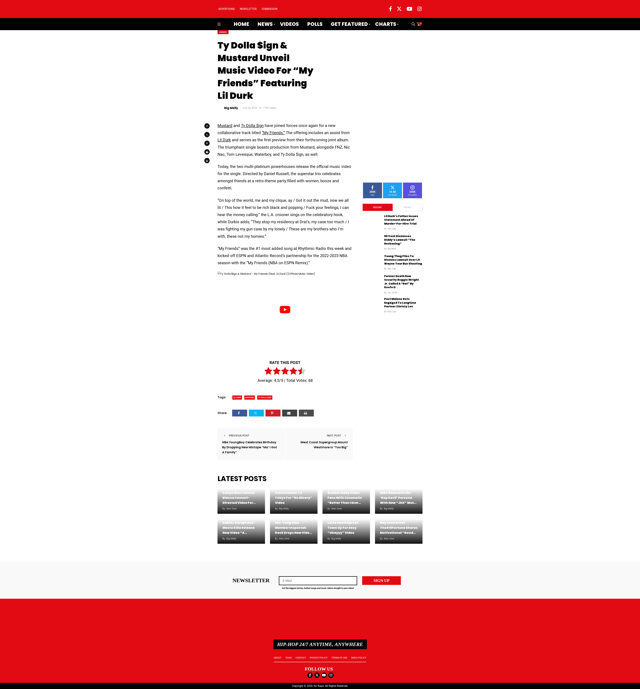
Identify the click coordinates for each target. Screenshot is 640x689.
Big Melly (392, 248)
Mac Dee (392, 228)
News (265, 24)
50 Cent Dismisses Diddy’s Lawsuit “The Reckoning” (399, 240)
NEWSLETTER (248, 8)
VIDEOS (223, 32)
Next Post (334, 435)
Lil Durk (224, 140)
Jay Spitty (393, 292)
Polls (314, 24)
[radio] (268, 371)
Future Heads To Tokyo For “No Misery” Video (293, 498)
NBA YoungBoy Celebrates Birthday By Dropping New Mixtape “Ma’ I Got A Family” (249, 447)
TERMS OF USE (339, 657)
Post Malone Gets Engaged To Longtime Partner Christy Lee (400, 302)
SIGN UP (382, 580)
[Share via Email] (207, 152)
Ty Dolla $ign (252, 125)
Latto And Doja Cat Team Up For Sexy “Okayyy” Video (343, 528)
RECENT (377, 207)
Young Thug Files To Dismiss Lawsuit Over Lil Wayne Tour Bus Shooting (403, 260)
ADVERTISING (226, 8)
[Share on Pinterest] (207, 143)
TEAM (288, 657)
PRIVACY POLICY (319, 657)
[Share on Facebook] (207, 126)
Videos (289, 24)
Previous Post (239, 435)
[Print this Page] (207, 160)
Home (241, 24)
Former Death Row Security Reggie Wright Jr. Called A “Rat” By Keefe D (401, 281)
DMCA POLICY (358, 657)
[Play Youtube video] (285, 309)
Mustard (225, 125)
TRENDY (407, 207)
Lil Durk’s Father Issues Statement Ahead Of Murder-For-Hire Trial (401, 220)
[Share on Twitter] (207, 134)
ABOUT (277, 657)
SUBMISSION (269, 8)
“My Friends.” (273, 132)
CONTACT (301, 657)
